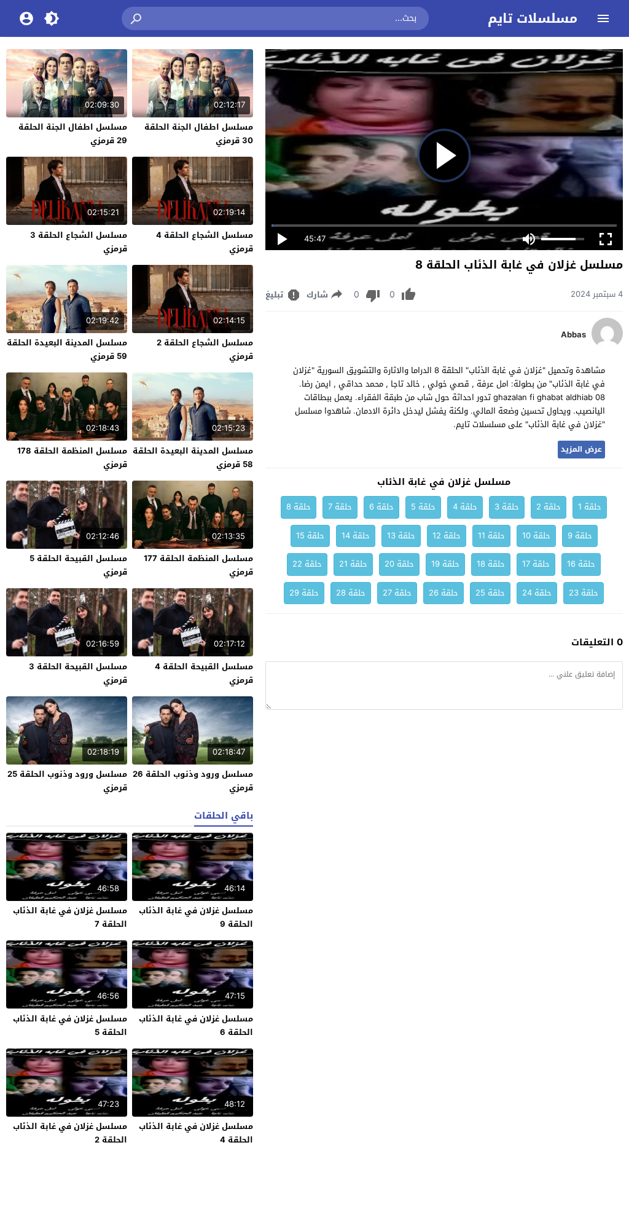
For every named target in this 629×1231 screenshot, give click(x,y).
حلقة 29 (304, 592)
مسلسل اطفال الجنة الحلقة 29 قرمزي (72, 133)
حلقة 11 (491, 535)
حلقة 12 (446, 535)
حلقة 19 (445, 564)
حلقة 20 (399, 564)
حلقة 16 (581, 564)
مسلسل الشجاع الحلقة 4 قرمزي (204, 241)
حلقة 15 (310, 535)
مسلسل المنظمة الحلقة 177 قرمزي (198, 565)
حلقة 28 (350, 592)
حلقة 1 (589, 506)
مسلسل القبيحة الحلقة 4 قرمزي (204, 673)
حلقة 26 (443, 592)
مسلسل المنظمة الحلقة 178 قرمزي (72, 457)
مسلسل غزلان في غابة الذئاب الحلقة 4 (196, 1133)
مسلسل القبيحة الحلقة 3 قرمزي (78, 673)
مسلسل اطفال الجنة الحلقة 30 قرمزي (198, 133)
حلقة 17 (536, 564)
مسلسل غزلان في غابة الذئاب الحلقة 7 (70, 917)
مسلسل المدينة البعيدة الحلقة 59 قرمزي (67, 349)
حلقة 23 (583, 592)
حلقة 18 (491, 564)
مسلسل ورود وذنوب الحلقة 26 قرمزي (193, 780)
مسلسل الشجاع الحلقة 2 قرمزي (205, 349)
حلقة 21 (353, 564)
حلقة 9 (580, 535)
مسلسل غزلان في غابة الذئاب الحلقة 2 (70, 1133)
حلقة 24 (537, 592)
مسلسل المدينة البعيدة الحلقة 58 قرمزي (193, 457)
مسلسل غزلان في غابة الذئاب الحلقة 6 (196, 1025)
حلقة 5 (423, 506)
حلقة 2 (548, 506)
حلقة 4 (465, 506)
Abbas (573, 335)
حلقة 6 (381, 506)
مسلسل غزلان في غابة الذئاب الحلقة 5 (70, 1025)
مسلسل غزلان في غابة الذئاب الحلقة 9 (196, 917)
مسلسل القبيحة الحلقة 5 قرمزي (78, 565)
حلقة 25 (490, 592)
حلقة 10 (536, 535)
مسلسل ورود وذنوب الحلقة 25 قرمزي (67, 780)
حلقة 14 (356, 535)
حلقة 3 (506, 506)
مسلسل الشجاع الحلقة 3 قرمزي (78, 241)
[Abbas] (607, 345)
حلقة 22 (307, 564)
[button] (137, 18)
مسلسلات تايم (532, 18)
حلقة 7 (340, 506)
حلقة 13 (401, 535)
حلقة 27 (397, 592)
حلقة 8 (298, 506)
